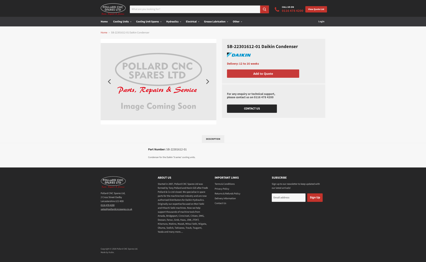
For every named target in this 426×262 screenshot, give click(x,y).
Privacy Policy (222, 189)
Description (213, 139)
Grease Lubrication (215, 21)
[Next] (207, 81)
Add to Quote (263, 74)
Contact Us (252, 108)
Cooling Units (121, 21)
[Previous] (109, 81)
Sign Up (315, 197)
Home (104, 21)
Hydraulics (172, 21)
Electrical (191, 21)
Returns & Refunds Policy (227, 193)
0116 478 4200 (264, 97)
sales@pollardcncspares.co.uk (116, 209)
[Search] (264, 9)
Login (321, 21)
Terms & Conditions (225, 184)
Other (236, 21)
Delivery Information (225, 198)
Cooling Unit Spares (147, 21)
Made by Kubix (107, 252)
